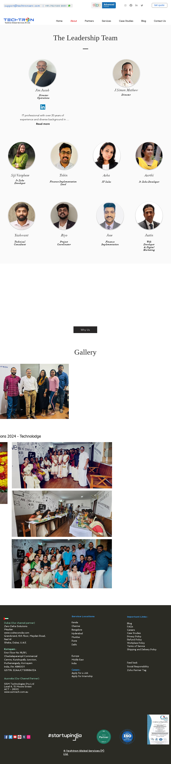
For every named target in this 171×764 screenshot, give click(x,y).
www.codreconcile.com (16, 632)
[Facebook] (131, 5)
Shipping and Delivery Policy (141, 649)
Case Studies (134, 633)
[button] (90, 21)
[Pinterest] (19, 737)
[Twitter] (142, 5)
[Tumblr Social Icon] (24, 737)
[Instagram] (125, 5)
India (74, 663)
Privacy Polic (133, 636)
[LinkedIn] (136, 5)
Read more (43, 123)
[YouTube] (15, 737)
